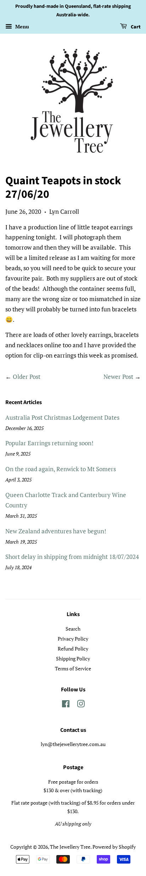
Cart (135, 27)
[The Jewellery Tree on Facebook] (66, 705)
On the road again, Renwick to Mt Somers (60, 469)
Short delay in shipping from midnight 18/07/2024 (72, 557)
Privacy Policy (73, 638)
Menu (21, 26)
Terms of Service (73, 668)
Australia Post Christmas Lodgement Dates (62, 417)
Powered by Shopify (114, 846)
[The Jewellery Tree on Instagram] (81, 705)
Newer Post (118, 376)
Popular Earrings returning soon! (49, 443)
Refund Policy (73, 648)
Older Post (26, 376)
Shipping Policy (73, 658)
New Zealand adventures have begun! (55, 531)
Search (73, 628)
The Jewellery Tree (70, 846)
